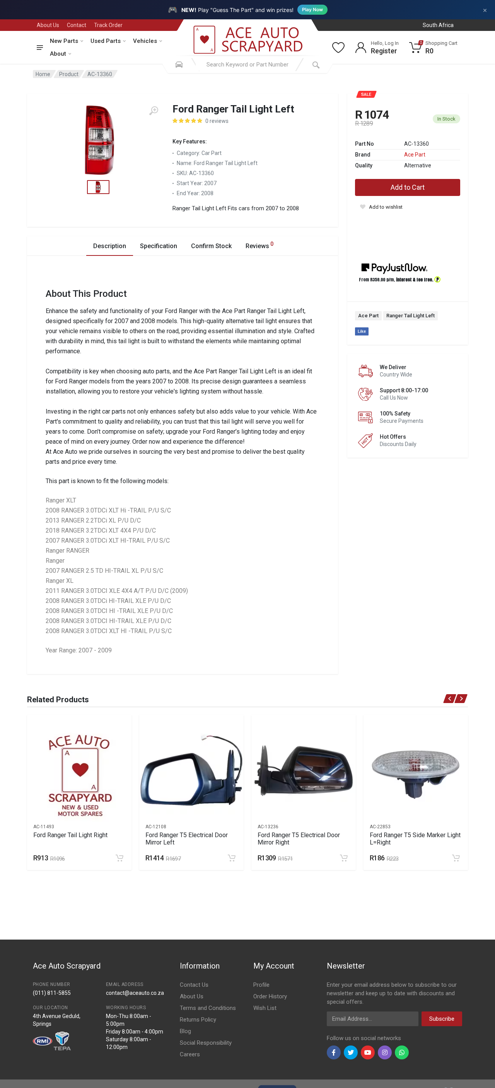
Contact (76, 25)
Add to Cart (408, 187)
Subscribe (441, 1018)
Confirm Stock (211, 246)
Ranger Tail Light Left (410, 315)
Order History (270, 996)
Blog (185, 1031)
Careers (190, 1054)
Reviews (259, 245)
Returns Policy (198, 1019)
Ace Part (414, 155)
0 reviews (217, 121)
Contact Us (194, 984)
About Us (48, 25)
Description (109, 246)
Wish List (265, 1008)
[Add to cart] (119, 858)
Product (69, 74)
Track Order (108, 25)
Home (43, 74)
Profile (261, 984)
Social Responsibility (206, 1042)
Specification (158, 246)
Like (362, 331)
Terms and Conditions (208, 1008)
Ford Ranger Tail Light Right (70, 835)
